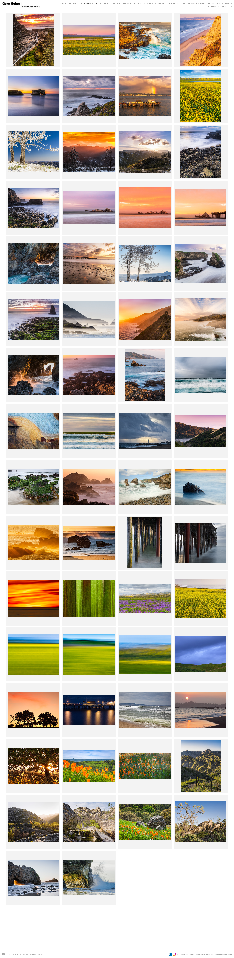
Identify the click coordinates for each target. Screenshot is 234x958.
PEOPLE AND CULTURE (110, 3)
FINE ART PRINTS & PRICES (219, 3)
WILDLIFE (77, 3)
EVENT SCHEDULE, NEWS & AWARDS (187, 3)
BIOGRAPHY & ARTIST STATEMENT (150, 3)
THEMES (127, 3)
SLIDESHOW (65, 3)
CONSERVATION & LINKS (220, 6)
